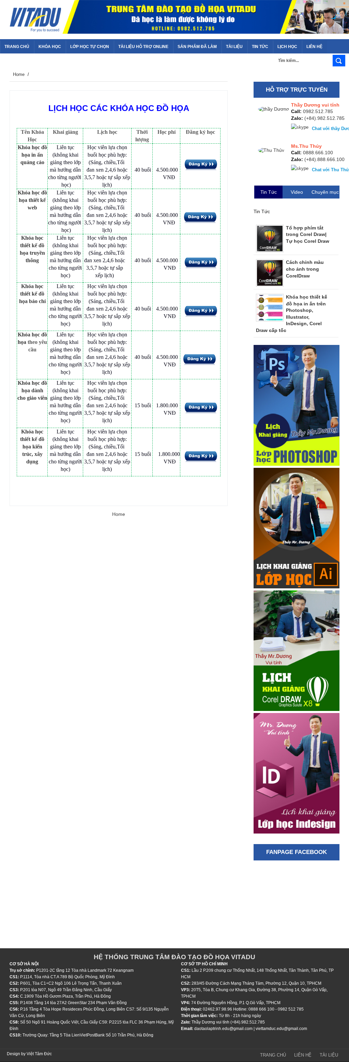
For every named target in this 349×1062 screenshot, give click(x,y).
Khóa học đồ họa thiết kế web (32, 200)
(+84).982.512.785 (324, 118)
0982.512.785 (318, 111)
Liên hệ (303, 1055)
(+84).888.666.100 (324, 159)
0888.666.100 (318, 152)
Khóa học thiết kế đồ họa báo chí (32, 293)
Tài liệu (329, 1055)
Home (19, 74)
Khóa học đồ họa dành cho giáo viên (32, 390)
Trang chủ (273, 1055)
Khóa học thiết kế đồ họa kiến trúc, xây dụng (32, 446)
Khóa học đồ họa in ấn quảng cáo (32, 154)
